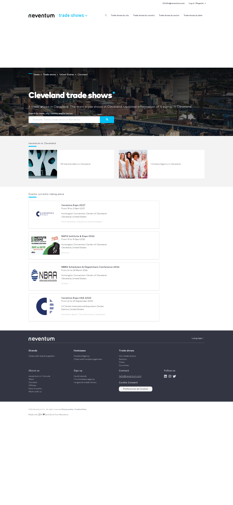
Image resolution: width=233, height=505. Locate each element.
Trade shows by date (193, 15)
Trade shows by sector (169, 15)
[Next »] (107, 119)
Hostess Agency (82, 356)
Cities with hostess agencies (88, 359)
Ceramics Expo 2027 (73, 205)
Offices (32, 385)
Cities (122, 362)
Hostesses (80, 351)
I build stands (80, 376)
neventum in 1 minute (39, 376)
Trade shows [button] (72, 15)
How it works (35, 389)
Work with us (35, 392)
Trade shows (126, 351)
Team (31, 379)
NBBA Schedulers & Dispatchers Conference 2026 (90, 267)
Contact (33, 382)
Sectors (123, 359)
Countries (124, 365)
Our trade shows (127, 356)
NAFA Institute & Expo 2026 (77, 236)
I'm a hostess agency (84, 379)
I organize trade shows (85, 382)
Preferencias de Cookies (135, 389)
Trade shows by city (120, 15)
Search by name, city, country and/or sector (51, 114)
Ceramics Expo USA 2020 (76, 298)
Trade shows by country (144, 15)
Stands (33, 351)
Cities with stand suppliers (42, 356)
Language (197, 338)
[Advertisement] (116, 44)
